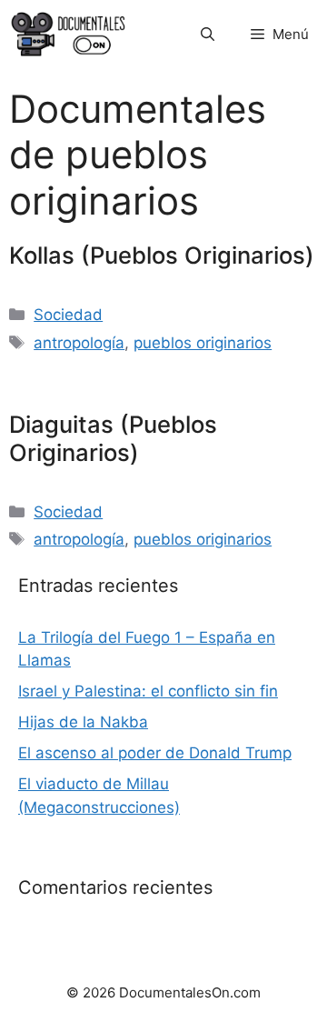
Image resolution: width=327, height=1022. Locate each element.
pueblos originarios (203, 343)
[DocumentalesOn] (68, 34)
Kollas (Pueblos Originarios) (161, 255)
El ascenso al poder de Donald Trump (155, 753)
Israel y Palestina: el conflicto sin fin (148, 691)
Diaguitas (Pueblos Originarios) (113, 438)
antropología (79, 343)
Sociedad (68, 315)
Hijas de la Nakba (83, 722)
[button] (208, 34)
